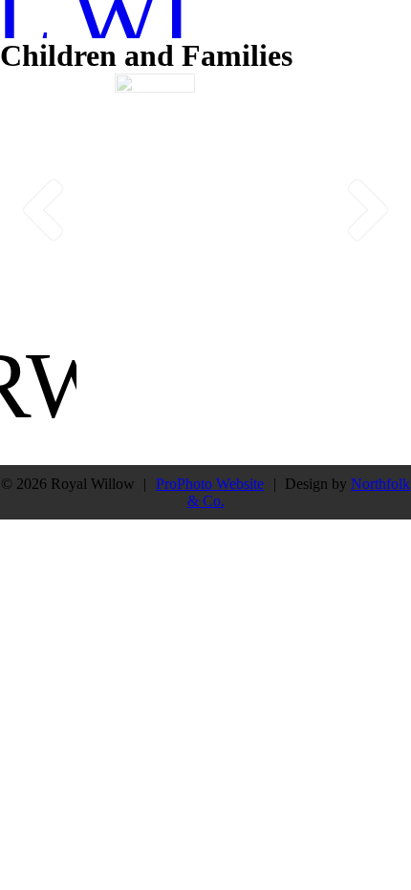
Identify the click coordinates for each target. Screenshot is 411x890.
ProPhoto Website (210, 484)
